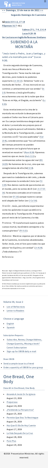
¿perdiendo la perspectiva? (20, 409)
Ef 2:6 (15, 196)
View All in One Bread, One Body (19, 388)
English (10, 323)
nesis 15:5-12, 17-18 (15, 22)
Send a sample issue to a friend (18, 363)
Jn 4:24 (38, 247)
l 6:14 (29, 168)
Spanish (11, 327)
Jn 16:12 (18, 80)
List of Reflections (16, 306)
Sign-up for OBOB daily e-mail (21, 351)
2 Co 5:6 (32, 200)
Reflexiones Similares (35, 37)
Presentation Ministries (18, 4)
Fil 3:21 (23, 230)
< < (4, 10)
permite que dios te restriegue (22, 417)
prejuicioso (12, 402)
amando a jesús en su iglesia (21, 394)
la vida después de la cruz (20, 433)
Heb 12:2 (29, 156)
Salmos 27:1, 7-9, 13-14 (34, 29)
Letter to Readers (15, 310)
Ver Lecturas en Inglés (13, 37)
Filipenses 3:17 (9, 25)
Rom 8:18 (29, 152)
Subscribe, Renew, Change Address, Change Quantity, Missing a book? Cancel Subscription (24, 343)
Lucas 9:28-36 (29, 33)
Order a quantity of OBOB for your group (23, 367)
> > (41, 10)
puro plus (11, 441)
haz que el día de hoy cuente (21, 425)
